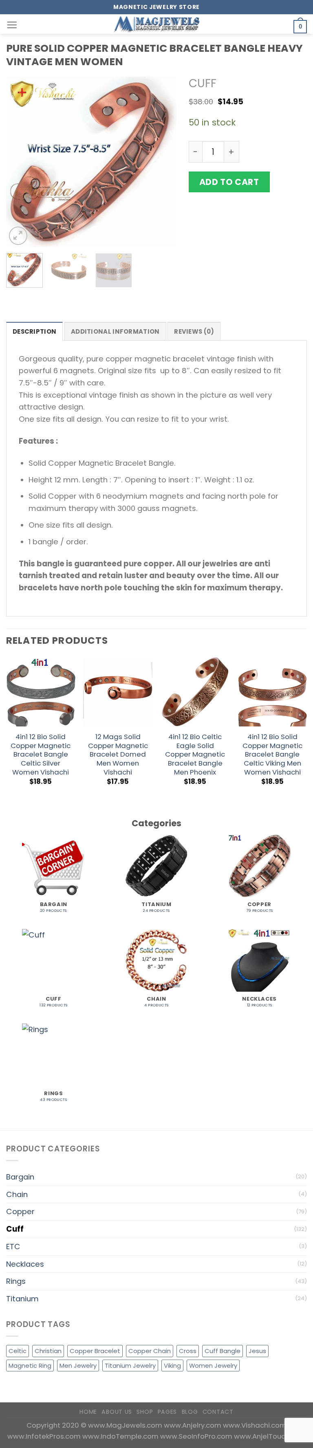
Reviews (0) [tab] (194, 331)
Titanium (22, 1299)
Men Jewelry (78, 1365)
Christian (48, 1351)
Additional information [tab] (115, 331)
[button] (12, 25)
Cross (187, 1351)
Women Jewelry (213, 1365)
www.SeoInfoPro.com (197, 1436)
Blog (190, 1412)
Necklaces (25, 1264)
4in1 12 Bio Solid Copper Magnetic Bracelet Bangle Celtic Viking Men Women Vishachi (272, 755)
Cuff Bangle (222, 1351)
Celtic (17, 1351)
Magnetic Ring (30, 1365)
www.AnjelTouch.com (270, 1436)
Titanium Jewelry (130, 1365)
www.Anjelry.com (193, 1425)
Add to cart (229, 182)
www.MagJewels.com (126, 1425)
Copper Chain (149, 1351)
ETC (13, 1246)
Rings (16, 1281)
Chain (17, 1194)
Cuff (202, 83)
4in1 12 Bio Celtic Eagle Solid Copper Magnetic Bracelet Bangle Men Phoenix (195, 755)
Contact (218, 1412)
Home (88, 1412)
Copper (20, 1211)
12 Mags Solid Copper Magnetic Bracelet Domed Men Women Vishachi (118, 755)
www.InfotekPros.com (44, 1436)
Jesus (257, 1351)
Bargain (20, 1177)
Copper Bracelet (95, 1351)
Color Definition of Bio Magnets (248, 269)
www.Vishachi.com (255, 1425)
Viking (172, 1365)
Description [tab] (34, 331)
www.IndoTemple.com (121, 1436)
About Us (116, 1412)
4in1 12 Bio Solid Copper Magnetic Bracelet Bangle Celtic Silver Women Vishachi (41, 755)
